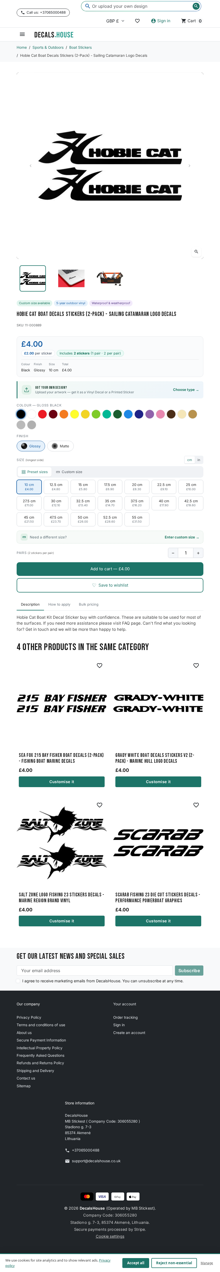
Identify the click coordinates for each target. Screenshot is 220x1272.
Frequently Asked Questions (40, 1055)
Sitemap (24, 1086)
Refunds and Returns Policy (40, 1063)
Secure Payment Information (41, 1040)
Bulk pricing (88, 604)
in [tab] (198, 460)
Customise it (61, 781)
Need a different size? (114, 537)
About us (24, 1033)
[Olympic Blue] (128, 414)
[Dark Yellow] (85, 414)
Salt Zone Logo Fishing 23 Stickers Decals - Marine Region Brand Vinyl (61, 898)
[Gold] (192, 414)
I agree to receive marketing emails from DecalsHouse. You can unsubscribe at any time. (103, 981)
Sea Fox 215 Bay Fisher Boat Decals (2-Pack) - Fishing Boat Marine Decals (61, 758)
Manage (207, 1263)
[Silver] (21, 425)
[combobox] (141, 6)
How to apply (59, 604)
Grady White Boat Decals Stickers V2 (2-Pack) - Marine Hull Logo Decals (154, 758)
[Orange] (64, 414)
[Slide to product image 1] (33, 278)
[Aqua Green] (106, 414)
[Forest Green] (117, 414)
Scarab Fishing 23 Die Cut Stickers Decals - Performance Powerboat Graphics (157, 898)
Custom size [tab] (72, 472)
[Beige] (182, 414)
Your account (124, 1004)
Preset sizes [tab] (37, 472)
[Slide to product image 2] (71, 278)
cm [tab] (189, 460)
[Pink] (160, 414)
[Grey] (31, 425)
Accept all (135, 1262)
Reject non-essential (174, 1262)
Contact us (26, 1078)
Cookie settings (110, 1236)
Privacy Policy (29, 1017)
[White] (31, 414)
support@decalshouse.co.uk (96, 1161)
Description (30, 604)
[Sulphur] (74, 414)
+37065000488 (85, 1150)
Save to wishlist (110, 585)
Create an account (129, 1033)
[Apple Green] (96, 414)
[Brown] (171, 414)
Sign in (119, 1025)
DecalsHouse (92, 1208)
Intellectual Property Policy (40, 1048)
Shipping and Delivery (35, 1071)
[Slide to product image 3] (110, 278)
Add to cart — (110, 568)
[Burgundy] (53, 414)
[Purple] (149, 414)
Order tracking (125, 1017)
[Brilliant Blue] (139, 414)
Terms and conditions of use (41, 1025)
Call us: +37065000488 (46, 12)
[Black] (20, 414)
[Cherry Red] (42, 414)
